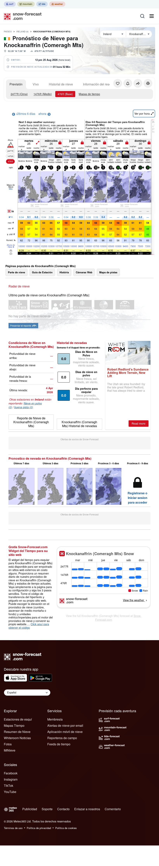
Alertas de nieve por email (65, 725)
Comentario (113, 809)
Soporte (47, 809)
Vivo (36, 84)
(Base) (65, 94)
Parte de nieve (16, 272)
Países (8, 31)
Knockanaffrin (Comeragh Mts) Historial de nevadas (79, 424)
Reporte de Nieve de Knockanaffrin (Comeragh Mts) (31, 422)
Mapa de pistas (108, 272)
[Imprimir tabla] (148, 83)
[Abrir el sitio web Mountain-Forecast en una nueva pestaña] (26, 4)
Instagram (10, 779)
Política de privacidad (39, 828)
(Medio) (43, 94)
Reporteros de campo (62, 738)
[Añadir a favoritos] (117, 83)
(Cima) (19, 94)
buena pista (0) (23, 407)
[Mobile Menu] (151, 16)
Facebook (10, 773)
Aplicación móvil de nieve (65, 731)
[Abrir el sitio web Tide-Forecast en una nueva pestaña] (42, 4)
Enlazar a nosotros (87, 809)
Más (11, 188)
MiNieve (9, 750)
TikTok (8, 785)
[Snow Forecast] (21, 16)
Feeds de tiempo (58, 744)
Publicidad (29, 809)
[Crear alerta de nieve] (128, 83)
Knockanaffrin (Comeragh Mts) (52, 31)
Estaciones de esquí (18, 719)
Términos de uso (13, 828)
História (64, 272)
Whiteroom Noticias (17, 738)
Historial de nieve (61, 84)
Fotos (8, 744)
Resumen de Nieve (17, 731)
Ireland (22, 31)
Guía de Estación (42, 272)
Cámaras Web (84, 272)
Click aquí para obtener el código (29, 626)
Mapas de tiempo (89, 94)
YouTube (10, 791)
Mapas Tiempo (14, 725)
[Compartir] (138, 83)
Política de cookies (66, 828)
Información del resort (98, 84)
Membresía (55, 719)
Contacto (63, 809)
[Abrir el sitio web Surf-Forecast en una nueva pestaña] (10, 4)
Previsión (16, 84)
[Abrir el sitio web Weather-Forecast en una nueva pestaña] (57, 4)
